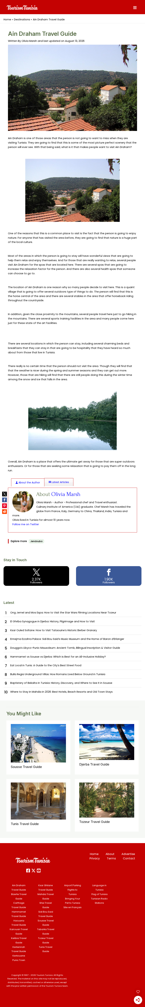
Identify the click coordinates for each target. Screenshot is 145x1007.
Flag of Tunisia (99, 894)
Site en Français (72, 907)
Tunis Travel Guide (25, 824)
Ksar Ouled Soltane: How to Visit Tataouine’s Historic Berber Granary (53, 630)
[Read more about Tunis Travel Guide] (38, 801)
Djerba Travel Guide (94, 764)
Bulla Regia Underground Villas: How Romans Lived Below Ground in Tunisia (57, 674)
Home (94, 854)
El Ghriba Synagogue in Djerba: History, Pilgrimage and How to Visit (52, 621)
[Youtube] (39, 870)
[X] (33, 870)
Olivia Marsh (65, 494)
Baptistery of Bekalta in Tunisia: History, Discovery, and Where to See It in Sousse (61, 683)
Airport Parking (72, 885)
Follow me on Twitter (25, 524)
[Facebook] (28, 870)
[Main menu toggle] (135, 8)
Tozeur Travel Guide (94, 822)
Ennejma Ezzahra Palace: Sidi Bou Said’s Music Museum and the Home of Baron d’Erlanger (67, 639)
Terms (111, 858)
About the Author (29, 482)
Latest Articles (60, 482)
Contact (129, 858)
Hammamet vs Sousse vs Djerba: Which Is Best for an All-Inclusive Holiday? (58, 656)
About (110, 854)
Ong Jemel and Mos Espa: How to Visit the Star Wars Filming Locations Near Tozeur (63, 612)
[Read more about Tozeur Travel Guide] (106, 800)
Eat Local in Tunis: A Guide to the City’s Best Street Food (45, 665)
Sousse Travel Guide (26, 767)
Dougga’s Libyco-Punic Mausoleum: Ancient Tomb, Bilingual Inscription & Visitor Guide (65, 647)
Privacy (94, 858)
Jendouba (36, 541)
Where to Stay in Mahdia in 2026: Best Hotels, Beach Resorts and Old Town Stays (61, 691)
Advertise (128, 854)
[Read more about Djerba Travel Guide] (106, 742)
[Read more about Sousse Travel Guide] (38, 743)
